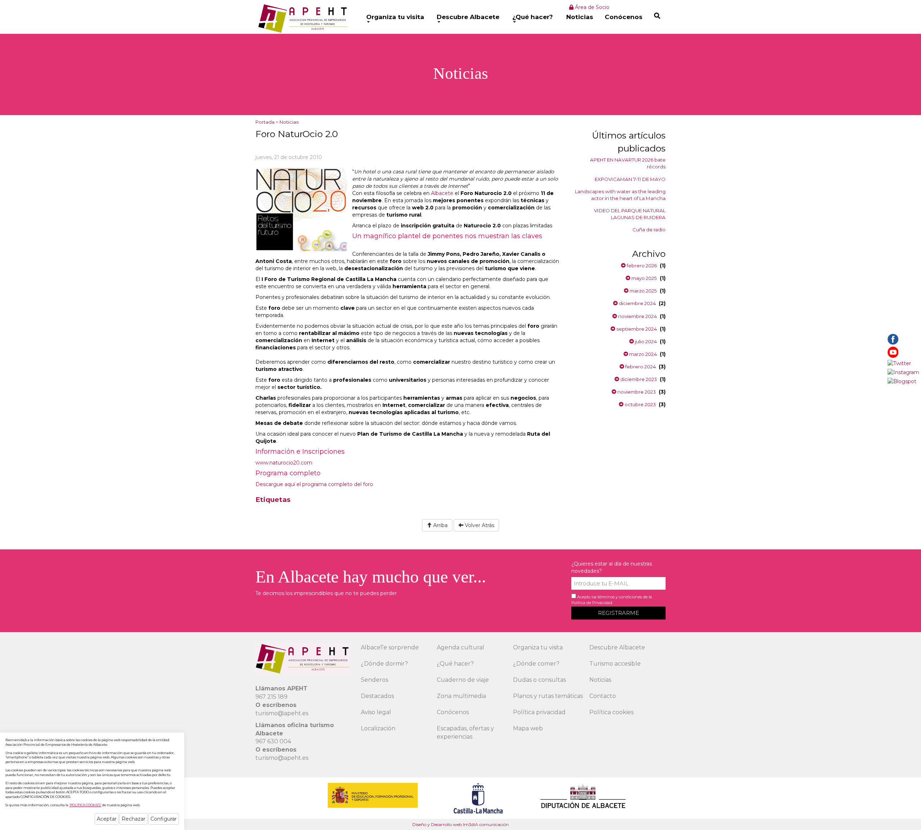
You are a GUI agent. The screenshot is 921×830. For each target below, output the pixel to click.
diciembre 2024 (637, 303)
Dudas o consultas (539, 679)
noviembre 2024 (637, 316)
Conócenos (624, 17)
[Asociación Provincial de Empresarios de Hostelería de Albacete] (302, 18)
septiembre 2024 (636, 329)
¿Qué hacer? (532, 17)
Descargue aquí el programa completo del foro (314, 484)
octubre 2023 (639, 404)
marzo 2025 (643, 291)
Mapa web (528, 728)
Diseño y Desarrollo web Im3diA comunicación (460, 824)
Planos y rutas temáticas (548, 696)
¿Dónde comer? (536, 663)
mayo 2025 (643, 278)
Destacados (377, 696)
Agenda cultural (460, 647)
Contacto (602, 696)
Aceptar (107, 819)
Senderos (374, 679)
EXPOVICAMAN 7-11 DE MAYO (630, 179)
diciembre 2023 (638, 379)
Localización (378, 728)
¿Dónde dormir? (384, 663)
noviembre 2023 (636, 392)
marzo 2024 (642, 354)
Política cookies (611, 712)
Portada (265, 122)
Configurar (163, 819)
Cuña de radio (649, 229)
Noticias (579, 17)
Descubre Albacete (468, 17)
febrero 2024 (640, 366)
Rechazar (133, 819)
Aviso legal (376, 712)
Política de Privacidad (591, 602)
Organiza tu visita (395, 17)
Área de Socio (591, 7)
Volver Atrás (478, 525)
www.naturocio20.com (283, 462)
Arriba (440, 525)
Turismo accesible (615, 663)
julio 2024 (645, 341)
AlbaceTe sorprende (390, 647)
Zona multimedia (461, 696)
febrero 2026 (641, 265)
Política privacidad (539, 712)
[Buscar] (657, 16)
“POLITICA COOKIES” (85, 805)
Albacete (442, 193)
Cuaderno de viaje (463, 679)
